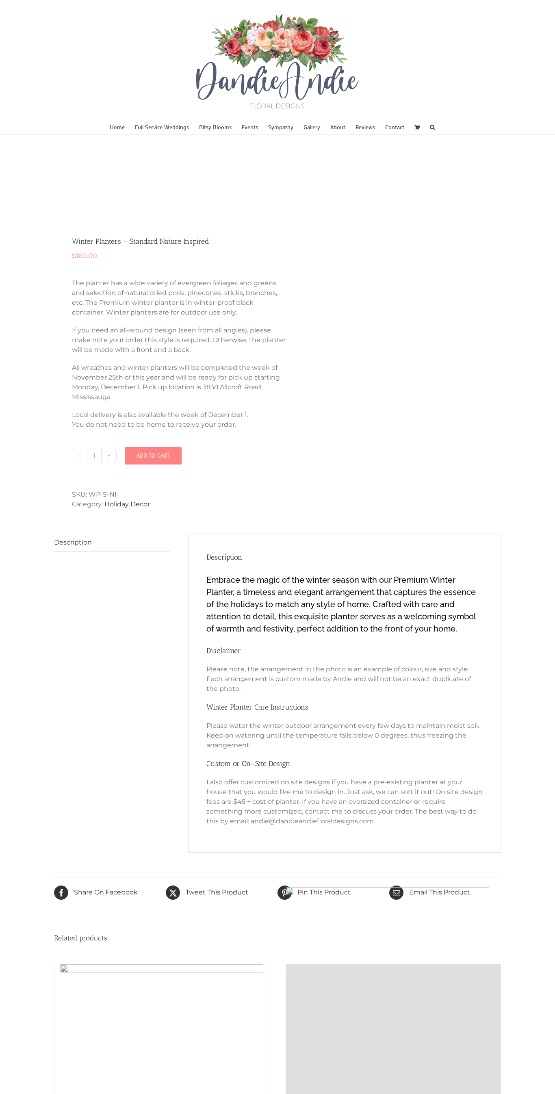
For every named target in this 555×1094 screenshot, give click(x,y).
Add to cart (153, 455)
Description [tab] (73, 542)
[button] (432, 126)
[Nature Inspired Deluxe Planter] (161, 186)
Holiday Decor (127, 504)
